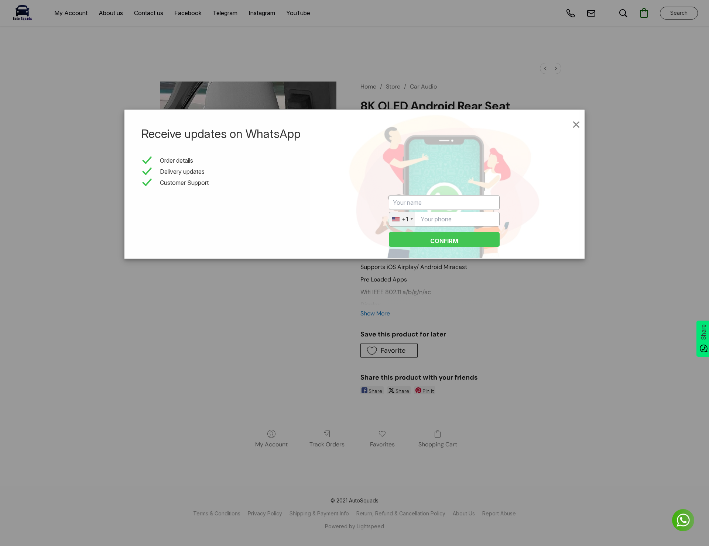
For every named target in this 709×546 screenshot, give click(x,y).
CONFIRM (444, 241)
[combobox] (402, 219)
